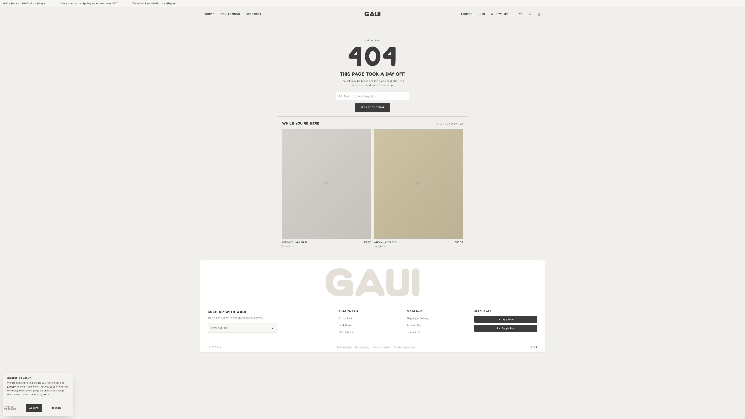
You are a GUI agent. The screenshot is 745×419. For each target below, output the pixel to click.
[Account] (530, 14)
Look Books (345, 325)
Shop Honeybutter (450, 123)
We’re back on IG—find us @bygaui (149, 3)
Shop (208, 14)
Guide (481, 14)
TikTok (534, 347)
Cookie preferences (404, 347)
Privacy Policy (41, 394)
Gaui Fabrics (346, 332)
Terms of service (382, 347)
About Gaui (345, 318)
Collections (230, 14)
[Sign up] (272, 328)
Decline (56, 408)
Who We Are (500, 14)
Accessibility (414, 325)
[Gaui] (372, 14)
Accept (34, 408)
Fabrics (466, 14)
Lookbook (253, 14)
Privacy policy (362, 347)
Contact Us (413, 332)
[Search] (521, 14)
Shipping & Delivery (418, 318)
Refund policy (344, 347)
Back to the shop (372, 107)
